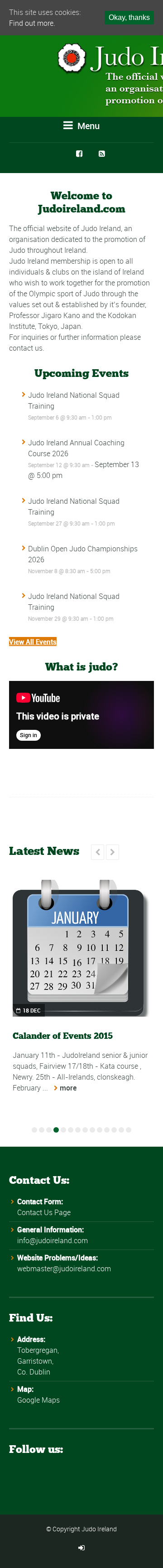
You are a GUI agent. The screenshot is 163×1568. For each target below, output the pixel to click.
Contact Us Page (44, 1212)
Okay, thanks (129, 17)
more (68, 1088)
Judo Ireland (99, 1529)
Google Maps (38, 1400)
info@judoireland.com (52, 1240)
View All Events (33, 641)
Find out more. (32, 23)
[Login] (81, 1548)
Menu (87, 126)
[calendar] (81, 948)
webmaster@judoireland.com (64, 1269)
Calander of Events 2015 (63, 1036)
